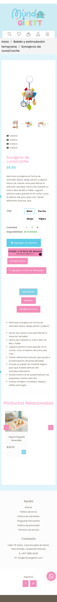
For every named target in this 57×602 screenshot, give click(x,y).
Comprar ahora (17, 261)
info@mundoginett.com (30, 557)
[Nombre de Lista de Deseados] (19, 34)
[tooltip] (40, 254)
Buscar (28, 507)
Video (13, 136)
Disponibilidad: (15, 231)
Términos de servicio (28, 529)
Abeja (30, 218)
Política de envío (28, 511)
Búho (29, 211)
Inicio (5, 42)
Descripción (28, 291)
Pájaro (42, 218)
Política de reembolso (28, 516)
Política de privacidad (28, 525)
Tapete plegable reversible (16, 439)
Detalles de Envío (28, 309)
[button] (25, 252)
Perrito (42, 211)
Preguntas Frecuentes (28, 520)
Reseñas (28, 300)
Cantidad (12, 227)
